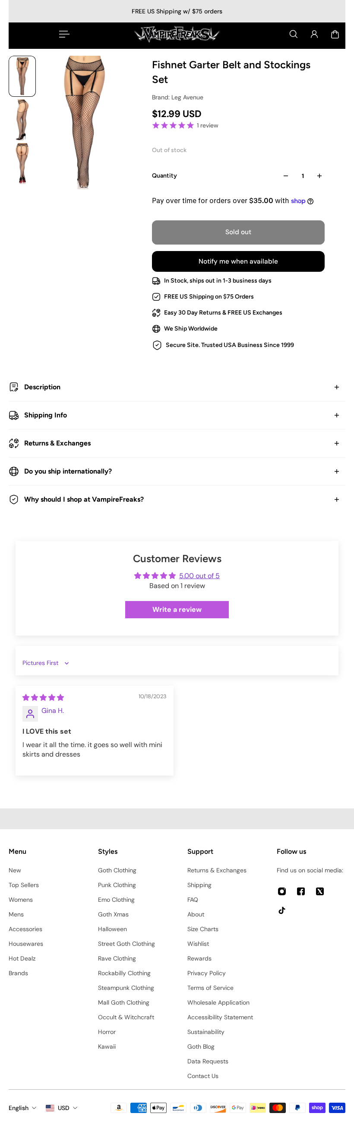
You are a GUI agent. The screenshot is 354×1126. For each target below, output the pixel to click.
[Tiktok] (281, 910)
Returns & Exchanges (57, 443)
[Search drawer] (293, 34)
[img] (43, 697)
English (18, 1108)
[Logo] (177, 34)
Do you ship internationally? (68, 471)
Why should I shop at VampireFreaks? (84, 499)
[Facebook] (300, 891)
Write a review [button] (177, 609)
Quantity (164, 175)
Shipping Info (45, 415)
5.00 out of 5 (199, 575)
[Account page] (314, 34)
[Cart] (335, 34)
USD (64, 1108)
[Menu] (62, 34)
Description (42, 387)
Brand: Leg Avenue (177, 97)
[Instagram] (281, 891)
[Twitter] (319, 891)
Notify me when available (238, 261)
